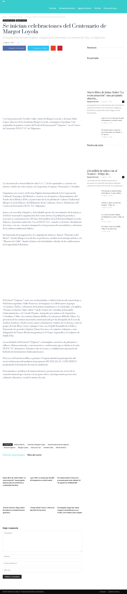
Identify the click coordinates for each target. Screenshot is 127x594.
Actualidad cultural (67, 8)
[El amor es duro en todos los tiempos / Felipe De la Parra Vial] (93, 206)
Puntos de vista (110, 8)
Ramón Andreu (61, 447)
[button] (121, 8)
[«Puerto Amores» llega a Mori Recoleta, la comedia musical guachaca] (15, 497)
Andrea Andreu (19, 444)
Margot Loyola (23, 447)
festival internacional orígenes (58, 444)
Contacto (102, 592)
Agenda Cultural (84, 8)
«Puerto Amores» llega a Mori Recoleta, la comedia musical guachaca (14, 510)
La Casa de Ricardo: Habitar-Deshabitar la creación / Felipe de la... (112, 217)
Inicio (4, 17)
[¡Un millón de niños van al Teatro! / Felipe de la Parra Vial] (105, 158)
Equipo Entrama (93, 102)
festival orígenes (9, 447)
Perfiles (97, 8)
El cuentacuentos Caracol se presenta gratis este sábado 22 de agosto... (111, 132)
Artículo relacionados (14, 455)
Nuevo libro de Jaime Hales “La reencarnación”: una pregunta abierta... (105, 95)
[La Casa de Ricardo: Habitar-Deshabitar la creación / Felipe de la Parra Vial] (93, 217)
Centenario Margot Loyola (36, 444)
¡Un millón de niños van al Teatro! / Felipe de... (102, 172)
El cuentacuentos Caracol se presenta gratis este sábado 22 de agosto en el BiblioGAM (68, 480)
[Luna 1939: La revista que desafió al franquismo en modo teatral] (42, 467)
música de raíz (36, 447)
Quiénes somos (113, 592)
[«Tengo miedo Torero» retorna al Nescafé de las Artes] (42, 497)
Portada (52, 8)
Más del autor (34, 455)
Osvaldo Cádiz (48, 447)
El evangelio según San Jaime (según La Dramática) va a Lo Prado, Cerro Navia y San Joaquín (69, 510)
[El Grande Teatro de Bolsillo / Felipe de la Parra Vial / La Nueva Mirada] (93, 229)
